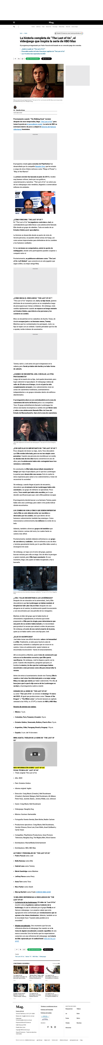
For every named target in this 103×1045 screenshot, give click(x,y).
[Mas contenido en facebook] (48, 1027)
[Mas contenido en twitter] (51, 1027)
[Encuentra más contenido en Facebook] (15, 59)
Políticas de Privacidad (47, 1009)
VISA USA (68, 26)
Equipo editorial (20, 1011)
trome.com (55, 1040)
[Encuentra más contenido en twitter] (19, 59)
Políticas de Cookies (46, 1013)
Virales (68, 1023)
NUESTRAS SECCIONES (71, 1006)
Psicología (55, 26)
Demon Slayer (75, 26)
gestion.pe (39, 1040)
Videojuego (42, 956)
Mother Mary (61, 26)
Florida (33, 26)
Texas (43, 26)
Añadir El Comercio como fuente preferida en (69, 33)
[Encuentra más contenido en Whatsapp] (22, 59)
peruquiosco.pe (74, 1040)
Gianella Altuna (20, 110)
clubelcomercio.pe (30, 1040)
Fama (67, 1018)
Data (78, 1013)
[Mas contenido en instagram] (55, 1027)
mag (81, 1040)
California (38, 26)
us (66, 1013)
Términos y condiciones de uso (49, 1006)
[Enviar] (14, 27)
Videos (79, 1009)
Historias (68, 1027)
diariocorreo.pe (64, 1040)
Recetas (79, 1023)
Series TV (28, 956)
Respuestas (69, 1009)
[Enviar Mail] (14, 110)
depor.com (47, 1040)
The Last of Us (19, 956)
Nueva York (48, 26)
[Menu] (14, 22)
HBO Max (35, 956)
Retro (78, 1018)
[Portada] (20, 1009)
